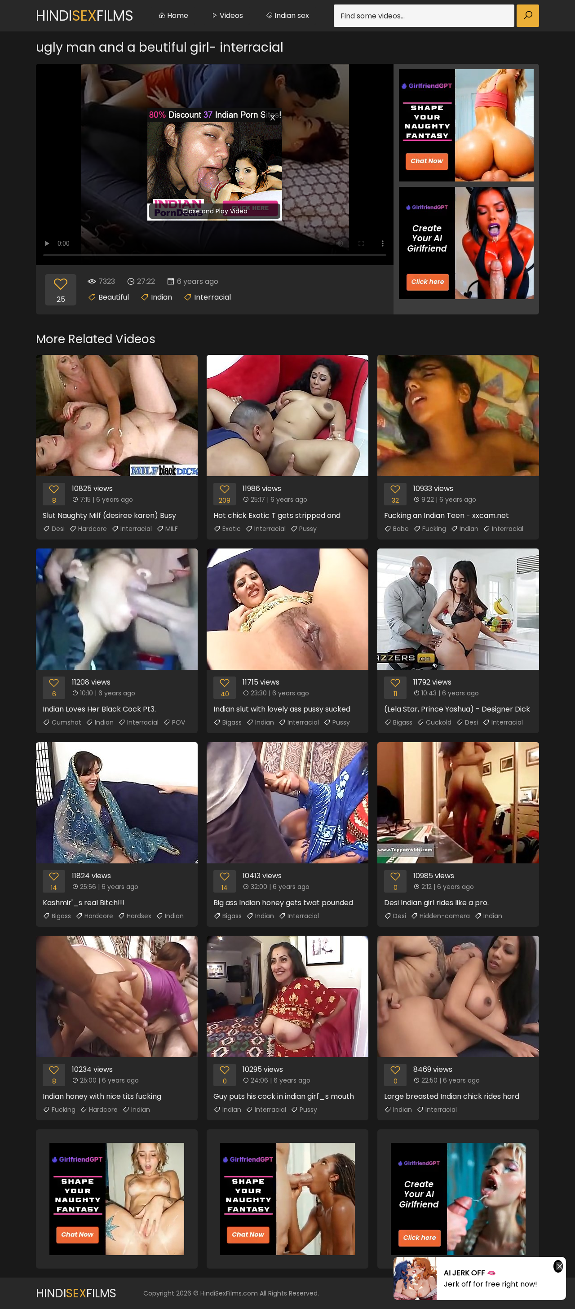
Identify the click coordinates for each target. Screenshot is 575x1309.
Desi (58, 528)
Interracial (212, 297)
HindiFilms (84, 15)
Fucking (434, 528)
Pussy (308, 528)
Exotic (231, 528)
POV (178, 722)
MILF (171, 528)
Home (176, 15)
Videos (230, 15)
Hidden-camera (445, 915)
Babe (401, 528)
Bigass (232, 722)
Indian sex (291, 15)
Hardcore (92, 528)
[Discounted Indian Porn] (214, 164)
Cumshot (66, 722)
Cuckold (438, 722)
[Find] (528, 15)
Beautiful (113, 297)
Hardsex (139, 915)
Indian (161, 297)
